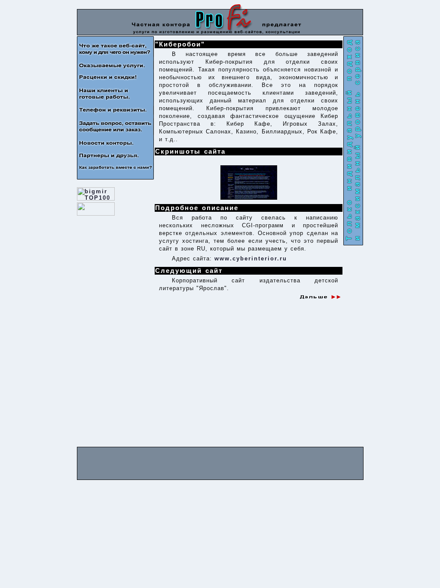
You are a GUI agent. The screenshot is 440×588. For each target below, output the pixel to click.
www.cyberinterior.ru (250, 258)
